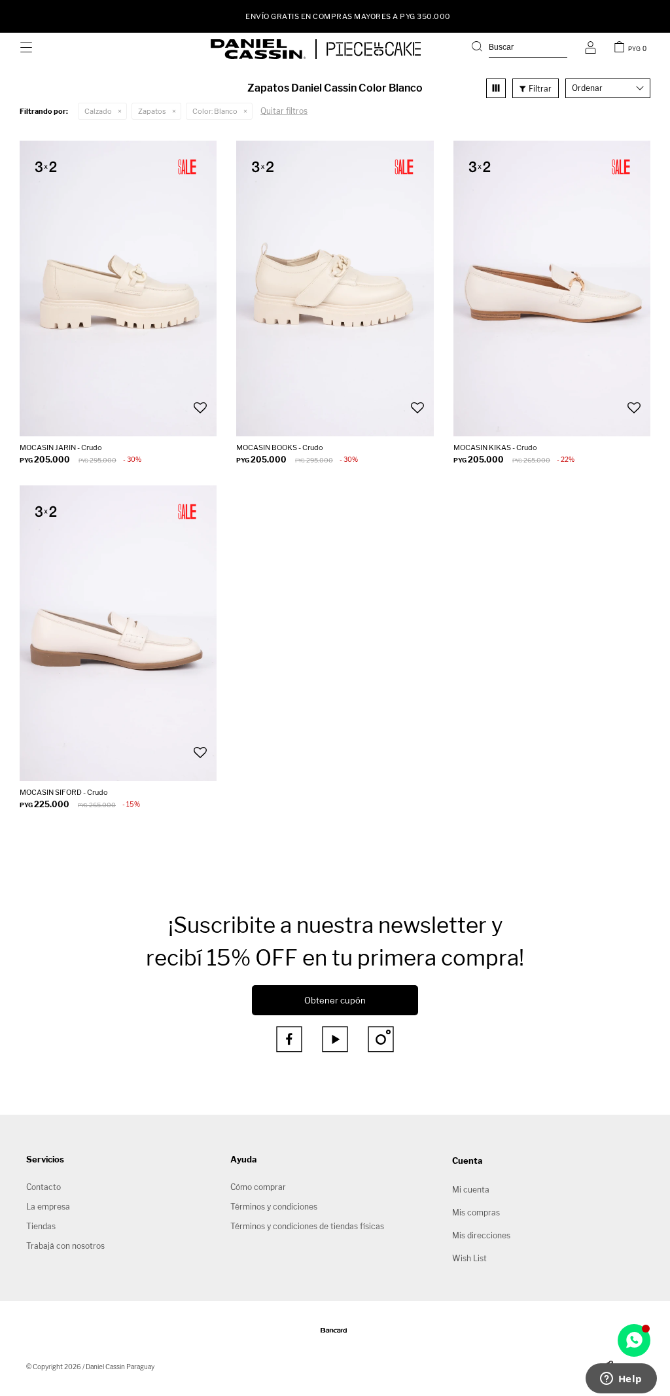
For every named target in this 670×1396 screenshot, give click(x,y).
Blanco (215, 111)
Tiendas (41, 1226)
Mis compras (476, 1212)
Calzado (98, 111)
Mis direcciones (481, 1235)
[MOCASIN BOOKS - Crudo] (334, 288)
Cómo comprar (258, 1187)
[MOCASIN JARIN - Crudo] (118, 288)
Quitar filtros (284, 111)
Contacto (43, 1187)
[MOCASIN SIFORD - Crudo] (118, 633)
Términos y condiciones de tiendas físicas (307, 1226)
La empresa (48, 1207)
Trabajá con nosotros (65, 1246)
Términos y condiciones (273, 1207)
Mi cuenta (470, 1190)
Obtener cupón (335, 1000)
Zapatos (152, 111)
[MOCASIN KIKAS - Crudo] (551, 288)
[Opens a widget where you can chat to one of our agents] (621, 1379)
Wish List (469, 1258)
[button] (519, 49)
